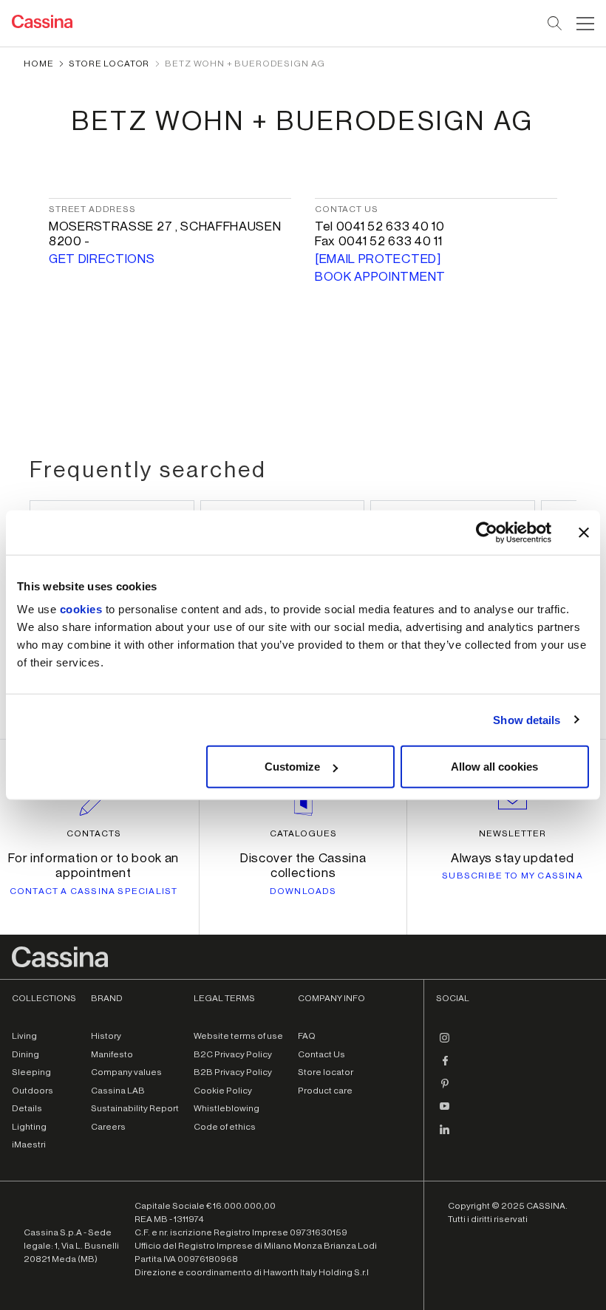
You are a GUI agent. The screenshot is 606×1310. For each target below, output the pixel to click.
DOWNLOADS (303, 891)
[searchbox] (555, 24)
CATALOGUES (303, 833)
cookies (81, 609)
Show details (526, 719)
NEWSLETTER (512, 833)
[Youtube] (445, 1112)
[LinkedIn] (445, 1134)
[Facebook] (445, 1066)
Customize (292, 766)
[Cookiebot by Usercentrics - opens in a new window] (486, 532)
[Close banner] (584, 532)
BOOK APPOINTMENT (380, 276)
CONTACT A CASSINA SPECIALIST (94, 891)
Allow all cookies (494, 766)
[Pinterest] (445, 1089)
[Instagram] (445, 1043)
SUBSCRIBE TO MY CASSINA (512, 875)
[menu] (585, 23)
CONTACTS (94, 833)
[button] (583, 23)
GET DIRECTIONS (102, 259)
